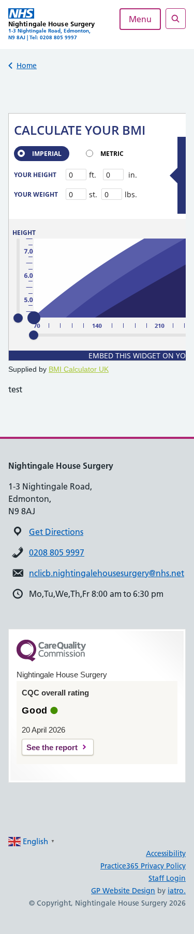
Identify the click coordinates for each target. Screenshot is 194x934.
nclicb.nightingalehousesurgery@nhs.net (106, 573)
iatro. (177, 890)
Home (27, 65)
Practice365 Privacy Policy (143, 865)
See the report (52, 747)
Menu (140, 19)
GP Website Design (123, 890)
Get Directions (56, 532)
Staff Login (167, 878)
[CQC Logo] (51, 659)
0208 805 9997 (56, 552)
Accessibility (166, 853)
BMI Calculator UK (79, 369)
